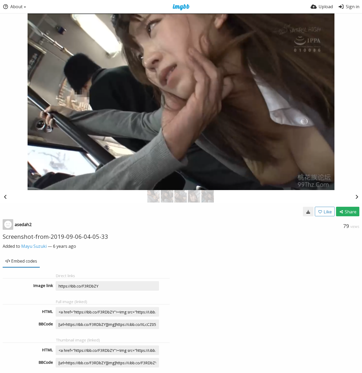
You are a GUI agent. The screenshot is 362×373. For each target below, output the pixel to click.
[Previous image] (5, 196)
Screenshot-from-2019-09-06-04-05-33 (55, 236)
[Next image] (356, 196)
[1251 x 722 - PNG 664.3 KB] (308, 211)
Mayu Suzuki (34, 246)
